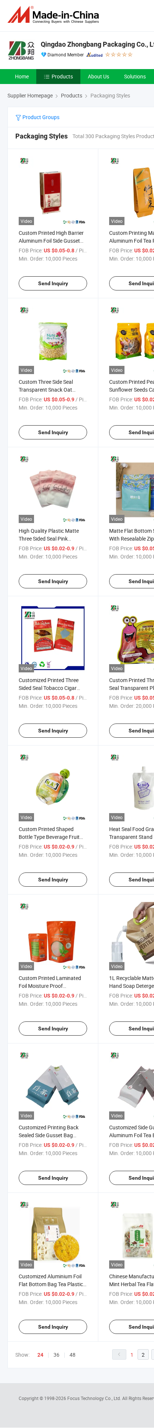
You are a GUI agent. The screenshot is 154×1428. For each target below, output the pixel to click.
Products (62, 76)
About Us (98, 76)
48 (73, 1354)
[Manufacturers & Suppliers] (54, 15)
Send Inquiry (53, 283)
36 (56, 1354)
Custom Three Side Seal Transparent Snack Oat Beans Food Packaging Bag (51, 389)
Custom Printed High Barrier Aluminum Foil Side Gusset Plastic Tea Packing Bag (51, 240)
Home (22, 76)
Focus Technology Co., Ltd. (94, 1398)
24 (40, 1355)
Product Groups (40, 117)
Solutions (135, 76)
